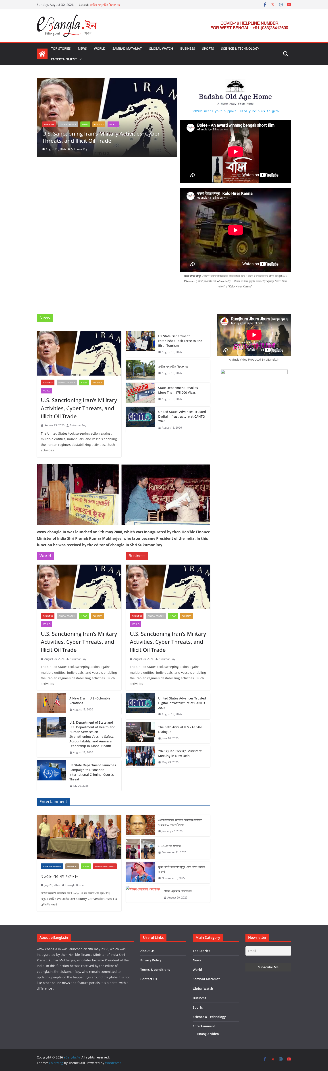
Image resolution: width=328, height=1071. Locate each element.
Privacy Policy (150, 960)
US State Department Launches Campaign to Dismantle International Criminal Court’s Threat (92, 772)
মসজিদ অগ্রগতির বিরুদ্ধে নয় (105, 4)
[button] (79, 59)
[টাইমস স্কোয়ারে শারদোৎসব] (143, 894)
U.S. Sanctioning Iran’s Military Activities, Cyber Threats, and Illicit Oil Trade (101, 137)
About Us (147, 951)
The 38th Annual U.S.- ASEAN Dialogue (180, 729)
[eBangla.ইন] (42, 54)
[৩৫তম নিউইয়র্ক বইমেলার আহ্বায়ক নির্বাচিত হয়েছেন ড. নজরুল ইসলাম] (140, 825)
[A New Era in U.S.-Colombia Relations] (51, 704)
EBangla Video (208, 1034)
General (72, 866)
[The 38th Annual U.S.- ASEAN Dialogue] (140, 733)
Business (187, 48)
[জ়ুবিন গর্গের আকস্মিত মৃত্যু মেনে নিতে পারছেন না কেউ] (140, 872)
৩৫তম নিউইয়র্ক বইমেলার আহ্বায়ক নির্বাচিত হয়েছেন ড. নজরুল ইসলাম (180, 822)
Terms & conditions (155, 969)
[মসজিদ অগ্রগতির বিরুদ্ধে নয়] (140, 370)
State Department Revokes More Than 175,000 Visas (178, 390)
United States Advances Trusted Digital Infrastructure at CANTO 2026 (182, 416)
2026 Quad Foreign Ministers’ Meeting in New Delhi (180, 753)
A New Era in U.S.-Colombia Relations (89, 700)
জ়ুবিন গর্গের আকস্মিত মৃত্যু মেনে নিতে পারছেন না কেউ (181, 869)
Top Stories (61, 48)
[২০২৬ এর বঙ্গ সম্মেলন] (79, 837)
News (82, 48)
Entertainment (64, 59)
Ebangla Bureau (75, 885)
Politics (99, 124)
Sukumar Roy (79, 149)
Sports (208, 48)
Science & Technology (240, 48)
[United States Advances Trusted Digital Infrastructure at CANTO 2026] (140, 420)
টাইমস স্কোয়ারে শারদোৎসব (178, 891)
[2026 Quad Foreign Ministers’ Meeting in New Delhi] (140, 756)
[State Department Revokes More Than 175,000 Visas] (140, 393)
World (99, 48)
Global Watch (161, 48)
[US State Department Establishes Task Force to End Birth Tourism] (140, 344)
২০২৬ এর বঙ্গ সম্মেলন (59, 876)
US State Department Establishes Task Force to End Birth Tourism (180, 341)
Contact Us (148, 979)
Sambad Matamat (127, 48)
